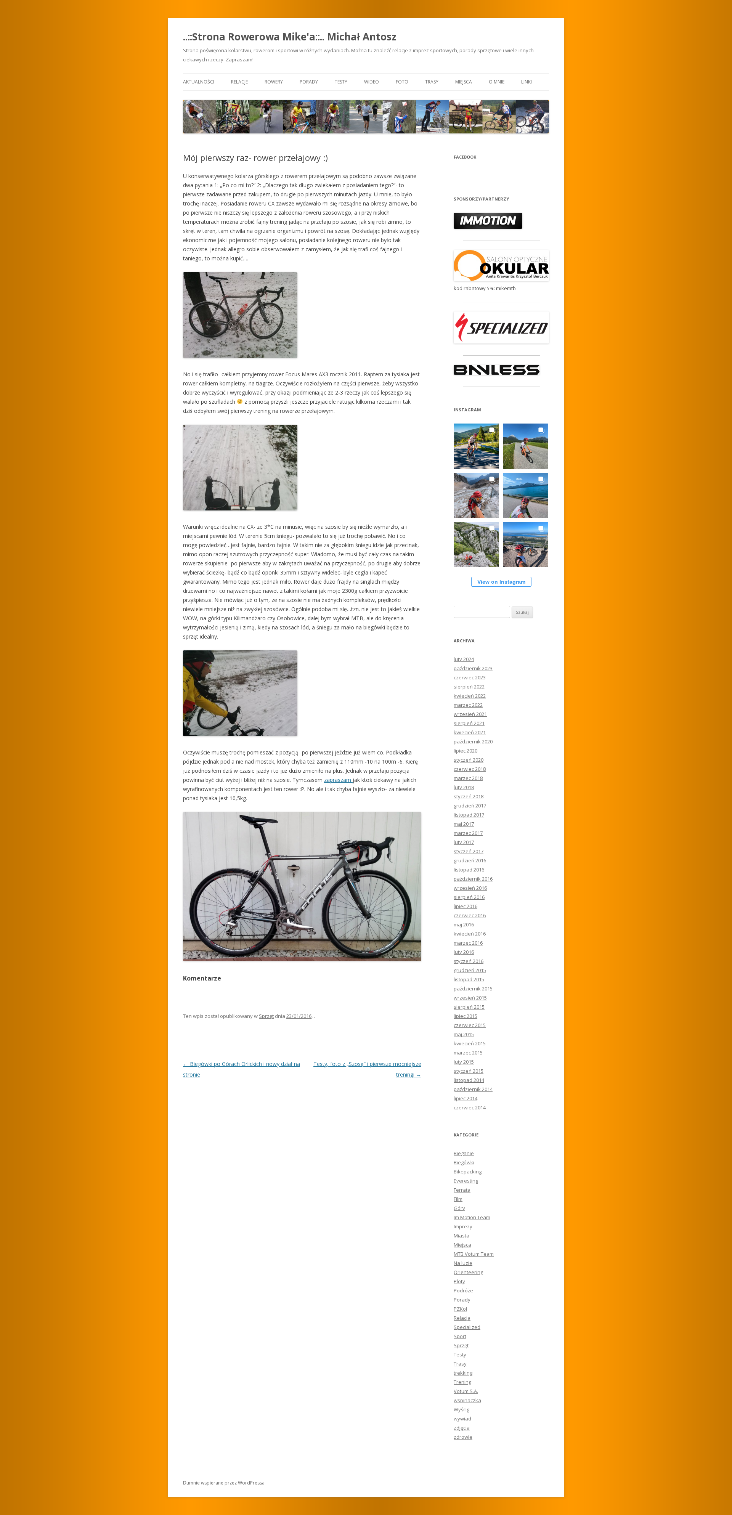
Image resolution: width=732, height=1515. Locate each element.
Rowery (274, 82)
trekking (463, 1372)
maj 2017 (464, 823)
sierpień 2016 (469, 897)
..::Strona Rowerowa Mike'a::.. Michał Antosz (289, 36)
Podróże (463, 1290)
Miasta (461, 1235)
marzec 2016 (468, 942)
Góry (459, 1208)
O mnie (496, 82)
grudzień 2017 (470, 805)
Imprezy (463, 1226)
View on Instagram (501, 582)
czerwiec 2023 (470, 677)
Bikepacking (468, 1171)
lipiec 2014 (465, 1098)
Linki (526, 82)
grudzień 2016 (470, 860)
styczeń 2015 (468, 1070)
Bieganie (464, 1153)
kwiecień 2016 (470, 933)
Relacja (462, 1317)
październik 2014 (473, 1089)
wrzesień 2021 (470, 714)
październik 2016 (473, 878)
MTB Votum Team (474, 1253)
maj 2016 (464, 924)
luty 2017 (464, 842)
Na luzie (463, 1263)
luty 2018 (464, 787)
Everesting (466, 1180)
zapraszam (338, 779)
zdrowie (463, 1436)
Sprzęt (266, 1016)
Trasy (431, 82)
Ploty (459, 1281)
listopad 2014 (469, 1080)
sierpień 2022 (469, 686)
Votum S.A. (466, 1391)
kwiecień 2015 (470, 1043)
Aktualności (198, 82)
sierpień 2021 (469, 723)
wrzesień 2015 (470, 997)
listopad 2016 (469, 869)
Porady (309, 82)
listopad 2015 (469, 979)
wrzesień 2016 (470, 887)
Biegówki (464, 1162)
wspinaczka (467, 1400)
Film (458, 1199)
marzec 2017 (468, 833)
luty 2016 (464, 951)
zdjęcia (462, 1427)
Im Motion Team (472, 1217)
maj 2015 (464, 1034)
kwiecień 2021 (470, 732)
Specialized (467, 1327)
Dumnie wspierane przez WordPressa (224, 1483)
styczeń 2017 (468, 851)
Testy (341, 82)
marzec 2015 (468, 1052)
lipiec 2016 (465, 906)
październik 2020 (473, 741)
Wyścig (461, 1409)
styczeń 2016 (468, 961)
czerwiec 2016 (470, 915)
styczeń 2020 (468, 759)
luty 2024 (464, 659)
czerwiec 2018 (470, 769)
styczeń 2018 (468, 796)
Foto (402, 82)
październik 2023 (473, 668)
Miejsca (463, 82)
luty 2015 (464, 1061)
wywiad (462, 1418)
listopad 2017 (469, 814)
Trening (462, 1382)
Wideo (371, 82)
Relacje (239, 82)
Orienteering (468, 1272)
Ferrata (462, 1189)
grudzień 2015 (470, 970)
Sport (460, 1336)
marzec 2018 (468, 778)
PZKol (460, 1308)
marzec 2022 (468, 704)
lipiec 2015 (465, 1016)
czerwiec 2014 (470, 1107)
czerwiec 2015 (470, 1025)
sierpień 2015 (469, 1006)
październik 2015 (473, 988)
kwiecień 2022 (470, 695)
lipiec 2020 (465, 750)
